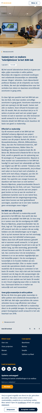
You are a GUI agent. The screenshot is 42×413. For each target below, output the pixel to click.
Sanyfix (24, 350)
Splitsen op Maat (28, 354)
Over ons (5, 343)
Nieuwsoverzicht (8, 52)
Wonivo (24, 346)
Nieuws (4, 350)
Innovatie (12, 65)
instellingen (22, 403)
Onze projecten (7, 346)
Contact (4, 354)
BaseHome (25, 343)
